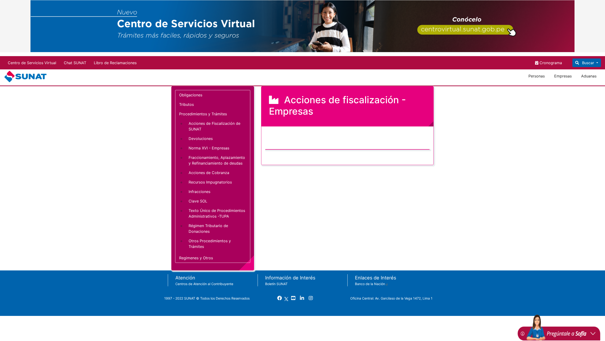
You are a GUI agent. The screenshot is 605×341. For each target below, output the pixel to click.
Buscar (588, 62)
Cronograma (550, 62)
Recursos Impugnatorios (210, 182)
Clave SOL (198, 201)
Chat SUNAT (75, 62)
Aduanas (588, 76)
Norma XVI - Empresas (209, 148)
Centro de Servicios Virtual (32, 62)
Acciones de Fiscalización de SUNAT (214, 126)
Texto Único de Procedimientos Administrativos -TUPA (217, 213)
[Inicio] (26, 76)
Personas (536, 76)
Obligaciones (190, 95)
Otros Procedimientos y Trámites (210, 243)
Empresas (563, 76)
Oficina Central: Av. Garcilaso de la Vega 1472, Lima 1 (391, 298)
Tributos (186, 104)
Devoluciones (201, 138)
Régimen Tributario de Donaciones (208, 228)
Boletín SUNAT (276, 284)
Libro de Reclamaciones (115, 62)
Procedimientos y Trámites (203, 114)
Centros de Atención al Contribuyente (204, 284)
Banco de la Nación (370, 284)
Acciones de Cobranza (209, 172)
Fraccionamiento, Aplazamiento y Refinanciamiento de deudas (217, 160)
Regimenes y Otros (196, 258)
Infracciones (199, 191)
